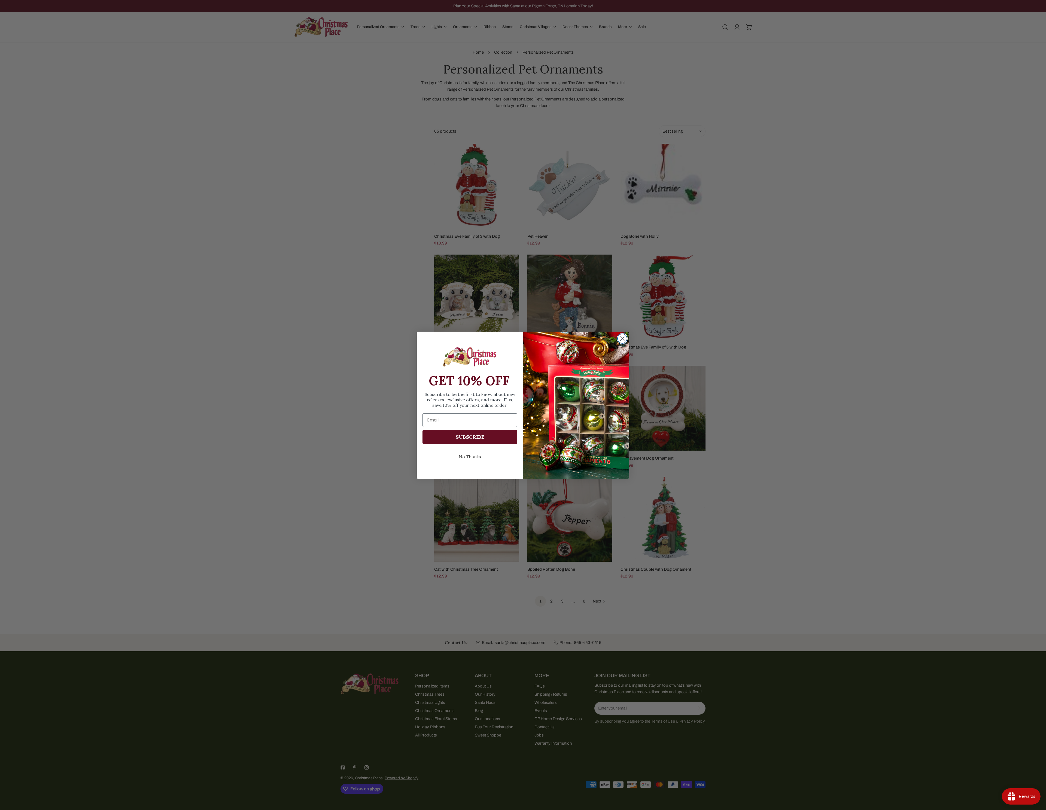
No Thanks (470, 456)
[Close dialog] (622, 338)
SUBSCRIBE (470, 436)
